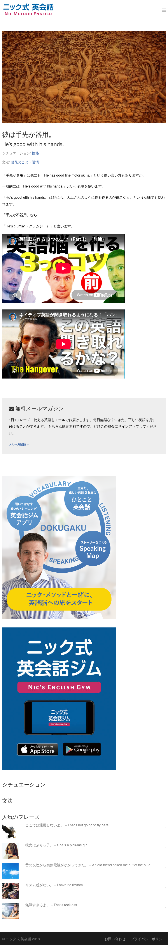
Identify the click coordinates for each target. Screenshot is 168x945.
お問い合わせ (115, 938)
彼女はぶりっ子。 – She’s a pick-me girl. (56, 845)
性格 (35, 152)
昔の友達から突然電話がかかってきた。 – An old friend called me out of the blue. (88, 865)
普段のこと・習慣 (25, 161)
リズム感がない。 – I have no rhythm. (54, 885)
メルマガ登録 (17, 444)
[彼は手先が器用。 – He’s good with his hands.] (84, 77)
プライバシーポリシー (148, 938)
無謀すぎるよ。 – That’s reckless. (51, 905)
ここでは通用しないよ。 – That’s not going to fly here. (67, 825)
